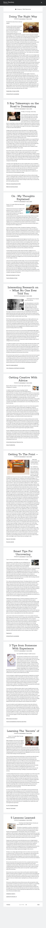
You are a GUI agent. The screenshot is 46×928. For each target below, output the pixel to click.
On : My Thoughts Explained (23, 197)
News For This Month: (10, 538)
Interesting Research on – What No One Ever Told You (23, 290)
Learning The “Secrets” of (23, 731)
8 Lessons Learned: (10, 541)
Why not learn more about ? (12, 718)
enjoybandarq (22, 18)
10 (26, 904)
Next (38, 904)
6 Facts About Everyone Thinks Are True (14, 442)
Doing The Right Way (23, 16)
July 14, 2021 (29, 382)
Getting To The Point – (23, 454)
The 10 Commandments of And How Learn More (16, 721)
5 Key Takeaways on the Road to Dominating (23, 105)
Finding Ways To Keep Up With (12, 91)
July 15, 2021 (29, 18)
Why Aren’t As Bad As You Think (13, 275)
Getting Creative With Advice (23, 379)
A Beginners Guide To (10, 893)
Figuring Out (9, 633)
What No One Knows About (12, 186)
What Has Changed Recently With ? (13, 183)
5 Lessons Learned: (23, 818)
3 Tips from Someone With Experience (23, 647)
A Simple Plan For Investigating (12, 93)
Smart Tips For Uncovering (23, 553)
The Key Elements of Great (11, 278)
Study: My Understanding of (12, 365)
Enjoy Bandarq (8, 2)
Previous (8, 904)
